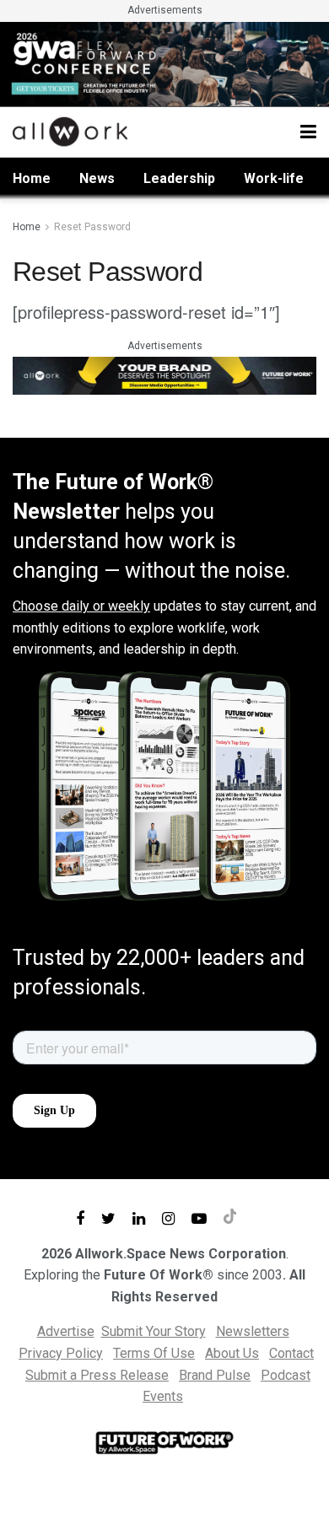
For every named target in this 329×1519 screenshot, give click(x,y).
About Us (232, 1353)
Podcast (285, 1375)
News (97, 178)
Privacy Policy (61, 1353)
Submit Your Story (153, 1331)
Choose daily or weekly (81, 606)
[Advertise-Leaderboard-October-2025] (164, 374)
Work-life (274, 178)
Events (163, 1396)
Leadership (179, 178)
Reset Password (92, 227)
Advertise (65, 1331)
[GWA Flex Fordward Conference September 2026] (164, 63)
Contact (291, 1353)
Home (32, 178)
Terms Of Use (154, 1353)
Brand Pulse (215, 1375)
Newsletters (252, 1331)
